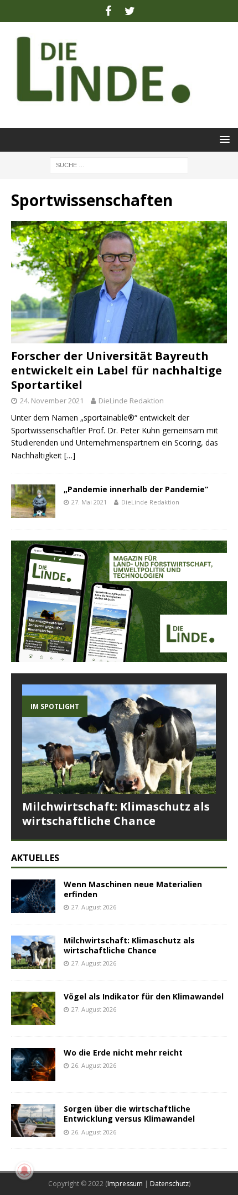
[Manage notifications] (24, 1170)
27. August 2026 (93, 907)
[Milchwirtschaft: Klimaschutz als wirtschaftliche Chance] (119, 739)
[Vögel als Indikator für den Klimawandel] (33, 1008)
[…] (69, 455)
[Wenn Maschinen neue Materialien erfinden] (33, 896)
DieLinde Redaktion (131, 401)
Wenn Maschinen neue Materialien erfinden (133, 889)
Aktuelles (35, 858)
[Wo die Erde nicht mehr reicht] (33, 1064)
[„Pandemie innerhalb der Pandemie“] (33, 501)
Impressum (125, 1183)
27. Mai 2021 (89, 502)
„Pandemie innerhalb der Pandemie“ (136, 489)
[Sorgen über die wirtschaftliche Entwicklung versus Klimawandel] (33, 1120)
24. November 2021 (52, 401)
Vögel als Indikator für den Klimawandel (144, 996)
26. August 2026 (93, 1065)
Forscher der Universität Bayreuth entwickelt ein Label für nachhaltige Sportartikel (116, 370)
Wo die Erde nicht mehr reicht (123, 1052)
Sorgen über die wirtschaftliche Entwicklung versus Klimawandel (129, 1113)
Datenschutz (169, 1183)
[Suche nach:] (119, 164)
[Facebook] (108, 11)
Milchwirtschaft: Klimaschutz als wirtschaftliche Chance (116, 813)
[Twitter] (129, 11)
